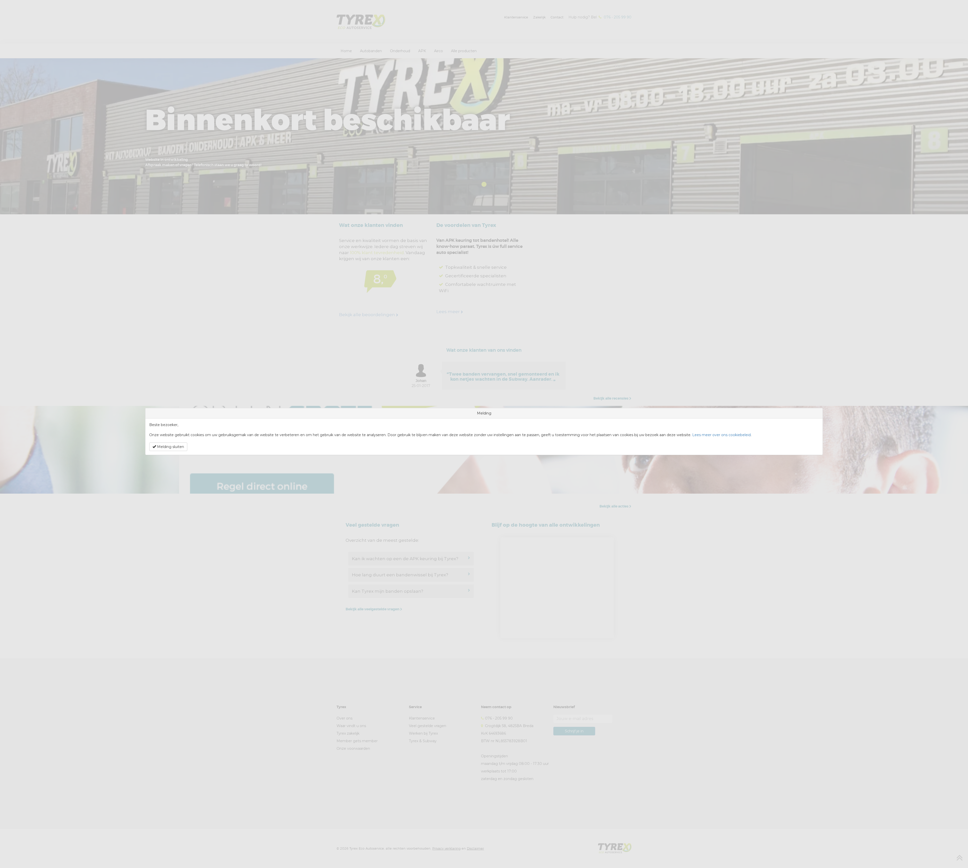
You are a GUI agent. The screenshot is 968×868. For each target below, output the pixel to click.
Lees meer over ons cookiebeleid (721, 435)
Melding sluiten (170, 446)
